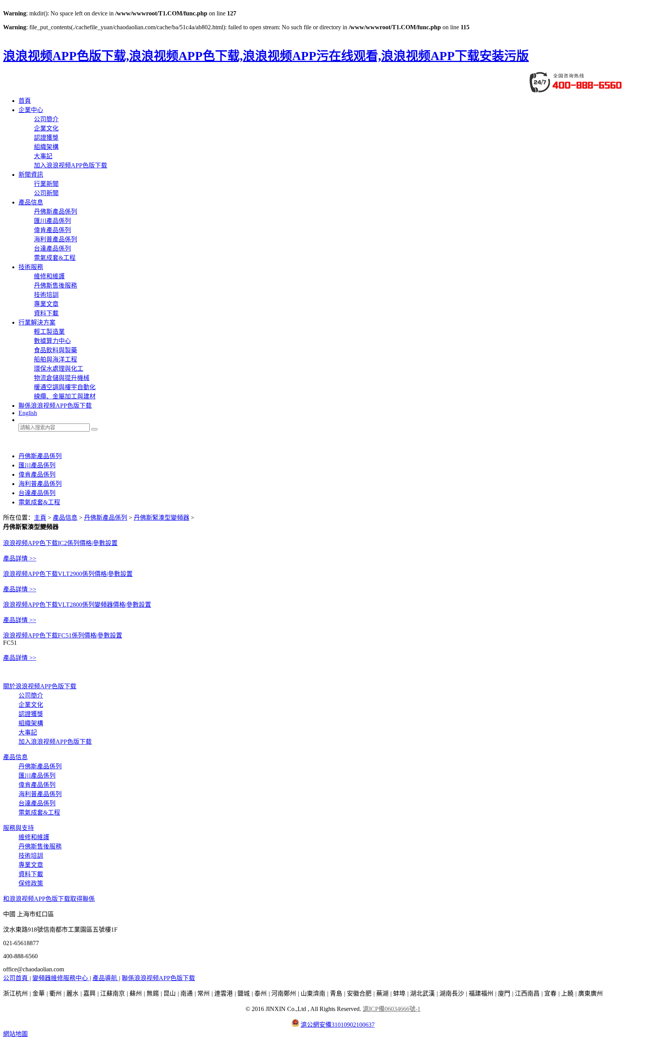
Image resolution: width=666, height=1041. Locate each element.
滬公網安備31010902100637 (338, 1024)
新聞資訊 (30, 174)
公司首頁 (16, 978)
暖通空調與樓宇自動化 (65, 387)
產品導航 (105, 978)
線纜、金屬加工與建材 (65, 396)
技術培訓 (46, 294)
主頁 (40, 517)
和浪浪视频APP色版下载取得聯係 (49, 898)
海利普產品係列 (55, 239)
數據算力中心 (52, 341)
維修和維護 (49, 276)
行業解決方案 (37, 322)
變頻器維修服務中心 (60, 978)
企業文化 (46, 128)
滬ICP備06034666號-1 (391, 1009)
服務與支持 (18, 828)
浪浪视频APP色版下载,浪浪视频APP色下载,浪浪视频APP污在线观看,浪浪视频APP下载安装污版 (266, 56)
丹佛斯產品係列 (55, 211)
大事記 (43, 156)
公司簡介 (46, 119)
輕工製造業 (49, 331)
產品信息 (30, 202)
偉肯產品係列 (52, 230)
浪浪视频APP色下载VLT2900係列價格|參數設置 (68, 574)
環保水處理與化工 (58, 368)
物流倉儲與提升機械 (61, 378)
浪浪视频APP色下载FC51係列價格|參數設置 (62, 635)
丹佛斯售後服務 (55, 285)
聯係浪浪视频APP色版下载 (55, 405)
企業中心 (30, 110)
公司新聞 (46, 193)
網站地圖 (15, 1034)
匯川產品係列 (52, 221)
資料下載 (46, 313)
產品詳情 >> (19, 558)
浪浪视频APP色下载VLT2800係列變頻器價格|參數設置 (77, 604)
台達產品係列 (52, 248)
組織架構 (46, 147)
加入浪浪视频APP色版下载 (70, 165)
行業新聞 (46, 184)
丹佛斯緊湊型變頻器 (161, 517)
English (27, 413)
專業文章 (46, 304)
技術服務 (30, 267)
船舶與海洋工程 (55, 359)
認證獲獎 (46, 137)
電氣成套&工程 (55, 257)
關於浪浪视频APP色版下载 (39, 686)
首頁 (24, 100)
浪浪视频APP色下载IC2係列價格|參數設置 (60, 543)
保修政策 (30, 883)
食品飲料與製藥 (55, 350)
